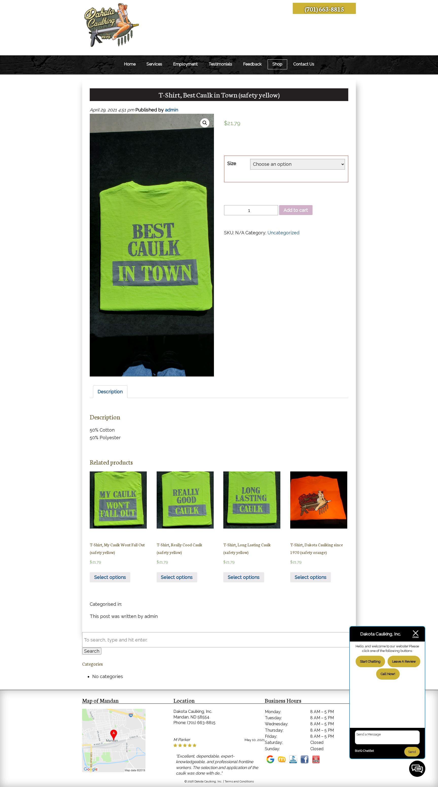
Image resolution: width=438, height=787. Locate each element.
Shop (277, 64)
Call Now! (388, 674)
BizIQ (358, 750)
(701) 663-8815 (324, 8)
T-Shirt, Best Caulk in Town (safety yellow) (219, 94)
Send (412, 752)
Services (154, 64)
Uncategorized (283, 232)
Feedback (252, 64)
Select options (110, 577)
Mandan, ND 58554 (191, 717)
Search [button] (91, 651)
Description (110, 391)
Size (231, 163)
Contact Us (303, 64)
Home (130, 64)
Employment (185, 64)
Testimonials (220, 64)
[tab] (110, 391)
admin (171, 109)
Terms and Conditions (239, 781)
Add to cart (296, 210)
